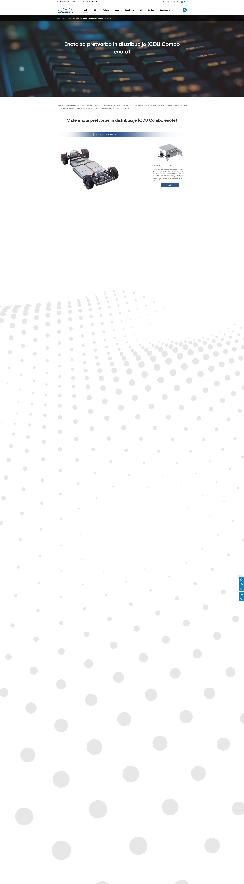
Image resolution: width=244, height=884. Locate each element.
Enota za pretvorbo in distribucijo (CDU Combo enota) (92, 18)
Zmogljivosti (129, 10)
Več (169, 185)
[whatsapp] (241, 579)
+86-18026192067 (92, 1)
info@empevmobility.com (68, 1)
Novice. (151, 10)
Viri (141, 10)
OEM (95, 10)
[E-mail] (241, 589)
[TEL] (241, 594)
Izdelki (85, 10)
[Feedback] (241, 598)
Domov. (62, 18)
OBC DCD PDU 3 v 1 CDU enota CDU (165, 165)
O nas (116, 10)
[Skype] (241, 584)
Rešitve (106, 10)
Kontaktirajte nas (166, 10)
